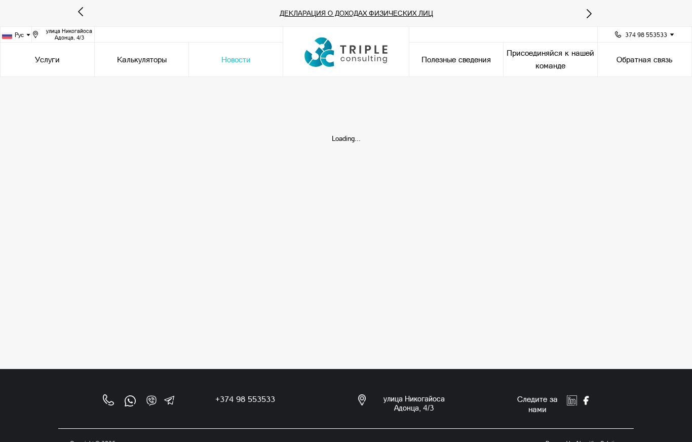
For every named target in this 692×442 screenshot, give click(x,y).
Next (583, 9)
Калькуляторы (142, 59)
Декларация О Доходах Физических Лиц (356, 13)
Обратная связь (644, 59)
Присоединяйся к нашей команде (550, 59)
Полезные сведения (456, 59)
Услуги (47, 59)
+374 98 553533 (245, 399)
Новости (236, 59)
